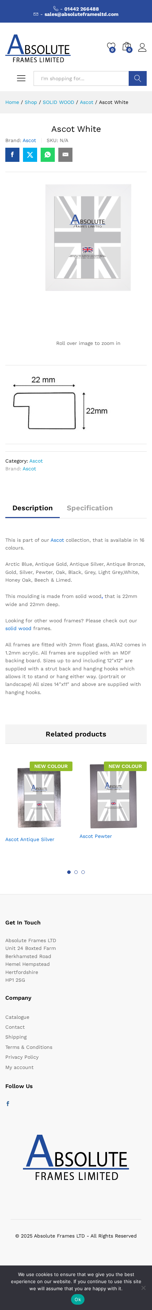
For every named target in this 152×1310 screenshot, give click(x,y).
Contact (15, 1027)
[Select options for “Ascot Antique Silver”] (22, 828)
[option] (39, 808)
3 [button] (83, 872)
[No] (143, 1287)
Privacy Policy (22, 1057)
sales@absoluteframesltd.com (81, 14)
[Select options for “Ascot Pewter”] (96, 824)
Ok (78, 1299)
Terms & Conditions (28, 1047)
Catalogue (17, 1017)
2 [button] (76, 872)
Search (138, 78)
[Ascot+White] (30, 155)
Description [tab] (32, 507)
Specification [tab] (90, 507)
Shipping (16, 1037)
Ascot (29, 140)
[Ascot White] (12, 155)
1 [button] (69, 872)
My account (19, 1067)
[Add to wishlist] (54, 828)
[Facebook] (8, 1104)
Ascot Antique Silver (29, 839)
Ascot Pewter (96, 836)
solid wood (18, 628)
